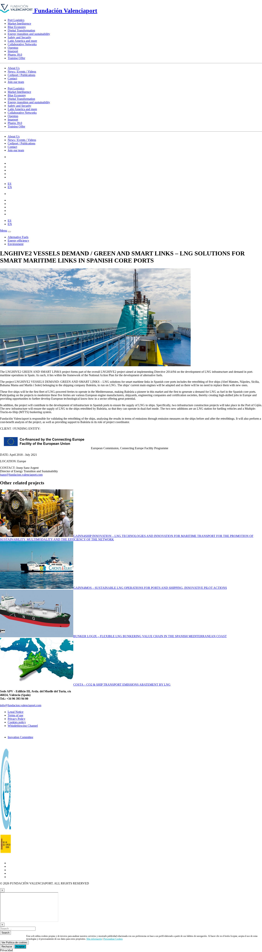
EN (10, 187)
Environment (15, 244)
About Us (14, 68)
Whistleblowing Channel (23, 725)
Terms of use (15, 715)
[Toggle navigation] (9, 231)
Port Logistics (16, 20)
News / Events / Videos (22, 71)
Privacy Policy (16, 718)
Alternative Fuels (18, 237)
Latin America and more (22, 40)
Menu (3, 230)
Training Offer (16, 58)
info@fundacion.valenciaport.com (20, 705)
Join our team (16, 82)
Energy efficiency (18, 240)
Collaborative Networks (22, 44)
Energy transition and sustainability (29, 34)
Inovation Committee (20, 737)
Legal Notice (15, 711)
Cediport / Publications (21, 75)
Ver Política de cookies (14, 942)
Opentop (13, 47)
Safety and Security (19, 37)
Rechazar (7, 946)
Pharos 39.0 (15, 54)
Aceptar (20, 946)
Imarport (13, 51)
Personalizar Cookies (113, 939)
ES (9, 183)
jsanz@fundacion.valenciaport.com (21, 474)
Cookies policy (17, 722)
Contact (12, 78)
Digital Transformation (21, 30)
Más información (94, 939)
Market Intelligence (19, 23)
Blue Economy (17, 27)
